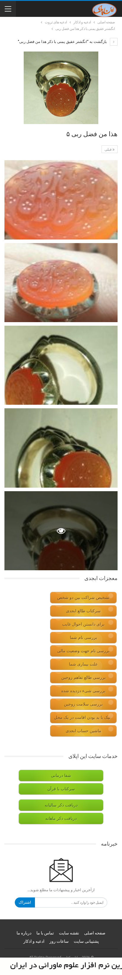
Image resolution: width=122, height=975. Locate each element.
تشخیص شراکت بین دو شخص (83, 597)
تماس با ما (45, 933)
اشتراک (25, 902)
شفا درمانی (61, 775)
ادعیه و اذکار (33, 941)
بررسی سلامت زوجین (83, 704)
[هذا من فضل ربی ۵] (61, 199)
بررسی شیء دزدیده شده (83, 691)
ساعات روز (59, 941)
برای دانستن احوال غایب (83, 624)
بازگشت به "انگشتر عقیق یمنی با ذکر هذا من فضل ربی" (63, 41)
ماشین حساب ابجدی (83, 731)
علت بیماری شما (83, 664)
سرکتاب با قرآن (61, 789)
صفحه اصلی (94, 933)
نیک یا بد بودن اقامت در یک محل (82, 717)
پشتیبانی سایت (86, 941)
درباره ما (24, 933)
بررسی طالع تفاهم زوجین (83, 677)
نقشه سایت (69, 933)
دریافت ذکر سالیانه (61, 805)
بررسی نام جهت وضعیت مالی (83, 651)
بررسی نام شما (83, 637)
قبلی (109, 149)
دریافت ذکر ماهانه (61, 818)
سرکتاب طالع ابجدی (83, 611)
